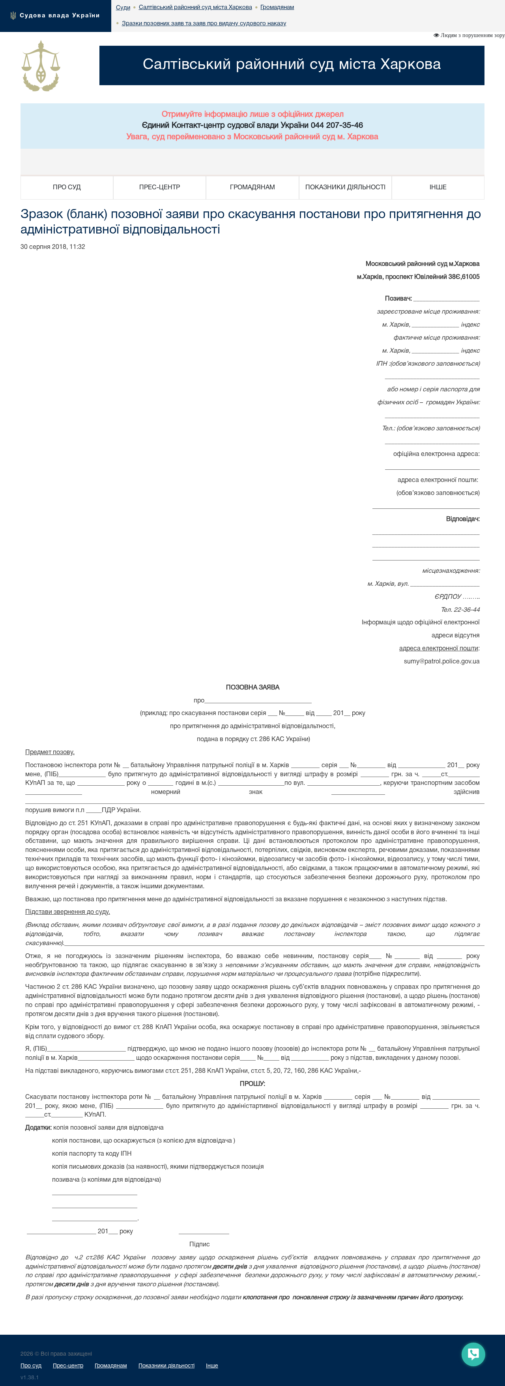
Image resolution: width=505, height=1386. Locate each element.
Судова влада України (60, 16)
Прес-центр (68, 1366)
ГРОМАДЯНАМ (252, 188)
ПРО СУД (67, 188)
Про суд (31, 1366)
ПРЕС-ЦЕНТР (159, 188)
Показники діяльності (166, 1366)
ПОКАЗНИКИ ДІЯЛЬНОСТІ (345, 188)
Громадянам (111, 1366)
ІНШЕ (438, 188)
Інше (212, 1366)
